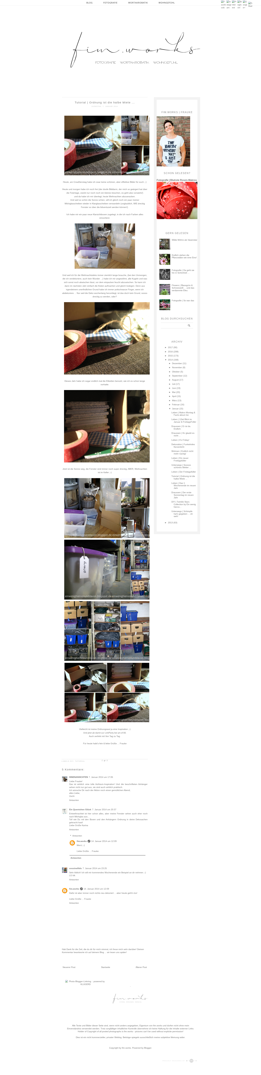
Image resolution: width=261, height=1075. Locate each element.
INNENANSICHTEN (78, 777)
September (177, 376)
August (175, 380)
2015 (170, 355)
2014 (170, 360)
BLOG (89, 2)
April (174, 396)
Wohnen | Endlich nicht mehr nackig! (182, 452)
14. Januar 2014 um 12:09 (104, 841)
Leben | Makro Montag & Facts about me (183, 413)
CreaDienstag (80, 182)
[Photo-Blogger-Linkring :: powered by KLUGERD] (85, 984)
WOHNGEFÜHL (167, 2)
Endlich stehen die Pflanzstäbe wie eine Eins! (184, 256)
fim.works (82, 841)
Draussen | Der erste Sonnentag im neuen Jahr (182, 495)
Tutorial (80, 761)
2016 (170, 351)
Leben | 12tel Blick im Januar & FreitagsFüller (183, 420)
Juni (174, 388)
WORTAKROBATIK (138, 2)
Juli (174, 384)
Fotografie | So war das (183, 300)
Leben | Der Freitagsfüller (183, 472)
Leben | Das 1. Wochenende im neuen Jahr (183, 485)
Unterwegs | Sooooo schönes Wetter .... (181, 466)
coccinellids (75, 868)
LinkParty (109, 733)
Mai (174, 392)
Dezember (177, 363)
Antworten (74, 800)
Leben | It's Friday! (180, 440)
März (174, 400)
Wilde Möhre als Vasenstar (184, 240)
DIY (72, 761)
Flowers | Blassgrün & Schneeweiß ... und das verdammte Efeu (183, 288)
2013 (170, 522)
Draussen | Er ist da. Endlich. (181, 427)
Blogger (147, 1048)
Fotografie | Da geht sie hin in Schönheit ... (183, 271)
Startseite (105, 967)
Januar (175, 408)
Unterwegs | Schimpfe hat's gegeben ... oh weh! (182, 514)
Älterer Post (141, 967)
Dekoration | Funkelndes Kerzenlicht (183, 445)
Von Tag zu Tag (112, 736)
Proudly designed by (174, 1061)
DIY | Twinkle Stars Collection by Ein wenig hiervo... (183, 504)
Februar (176, 404)
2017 (170, 347)
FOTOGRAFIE (110, 2)
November (177, 367)
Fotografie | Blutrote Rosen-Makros (177, 180)
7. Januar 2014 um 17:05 (101, 777)
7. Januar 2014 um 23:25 (95, 868)
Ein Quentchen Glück (80, 809)
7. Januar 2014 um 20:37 (104, 809)
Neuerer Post (69, 967)
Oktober (176, 371)
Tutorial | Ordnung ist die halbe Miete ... (183, 477)
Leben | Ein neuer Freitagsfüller (179, 459)
